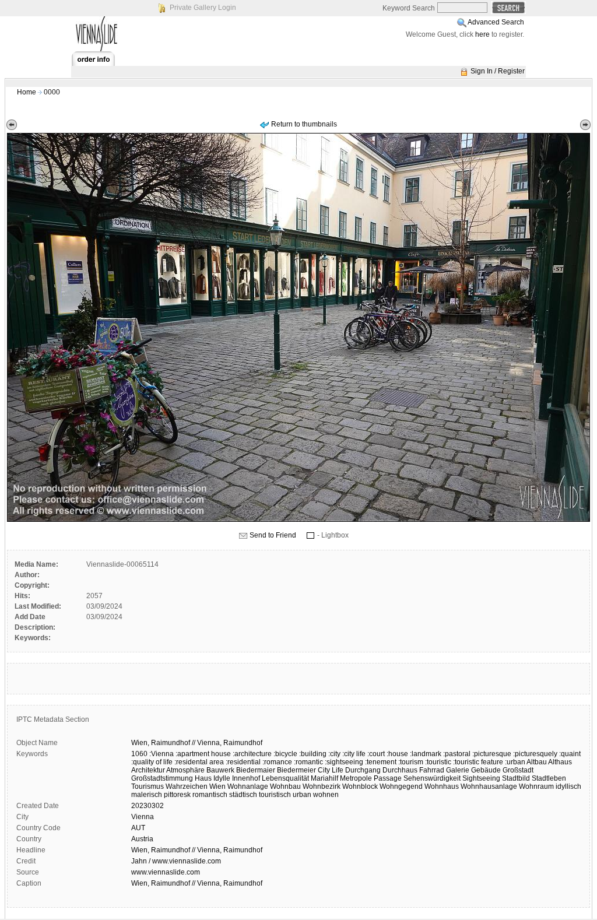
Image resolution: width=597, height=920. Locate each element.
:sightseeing (344, 762)
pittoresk (177, 795)
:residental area (199, 762)
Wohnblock (360, 786)
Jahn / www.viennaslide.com (176, 861)
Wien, (140, 743)
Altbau (536, 762)
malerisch (146, 795)
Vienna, (209, 743)
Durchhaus (399, 770)
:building (312, 754)
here (482, 34)
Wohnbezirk (321, 786)
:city (334, 754)
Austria (142, 839)
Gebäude (486, 770)
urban (302, 795)
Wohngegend (401, 786)
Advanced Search (496, 22)
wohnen (326, 795)
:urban (515, 762)
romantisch (209, 795)
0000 (52, 92)
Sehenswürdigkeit (432, 778)
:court (376, 754)
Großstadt (518, 770)
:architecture (252, 754)
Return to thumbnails (304, 124)
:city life (354, 754)
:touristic (438, 762)
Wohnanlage (247, 786)
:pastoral (456, 754)
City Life (330, 770)
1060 (139, 754)
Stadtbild (516, 778)
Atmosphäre (185, 770)
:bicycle (285, 754)
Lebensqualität (285, 778)
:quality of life (152, 762)
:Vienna (161, 754)
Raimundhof (170, 743)
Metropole (356, 778)
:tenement (380, 762)
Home (26, 92)
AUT (138, 828)
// (193, 743)
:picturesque (491, 754)
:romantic (308, 762)
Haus (203, 778)
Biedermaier (255, 770)
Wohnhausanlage (489, 786)
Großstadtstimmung (162, 778)
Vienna (142, 817)
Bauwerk (220, 770)
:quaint (570, 754)
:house (397, 754)
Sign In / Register (497, 71)
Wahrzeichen (187, 786)
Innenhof (246, 778)
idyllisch (568, 786)
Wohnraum (536, 786)
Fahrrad (431, 770)
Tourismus (147, 786)
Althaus (560, 762)
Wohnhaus (441, 786)
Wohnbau (285, 786)
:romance (277, 762)
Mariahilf (324, 778)
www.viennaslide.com (165, 872)
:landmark (425, 754)
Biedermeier (296, 770)
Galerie (457, 770)
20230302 (147, 806)
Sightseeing (481, 778)
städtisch (243, 795)
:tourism (410, 762)
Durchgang (363, 770)
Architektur (148, 770)
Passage (388, 778)
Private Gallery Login (203, 7)
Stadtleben (549, 778)
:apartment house (203, 754)
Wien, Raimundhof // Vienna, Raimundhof (196, 850)
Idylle (221, 778)
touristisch (275, 795)
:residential (243, 762)
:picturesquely (535, 754)
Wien (217, 786)
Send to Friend (273, 535)
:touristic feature (478, 762)
